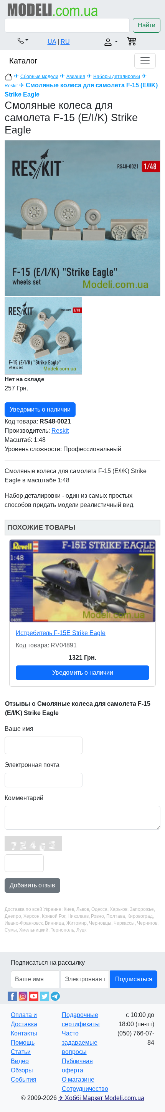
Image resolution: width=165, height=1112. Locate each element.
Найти (146, 25)
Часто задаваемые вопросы (79, 1042)
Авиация (75, 76)
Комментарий (24, 798)
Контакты (24, 1033)
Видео (20, 1061)
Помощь (23, 1042)
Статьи (21, 1052)
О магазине (78, 1079)
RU (65, 41)
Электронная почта (32, 765)
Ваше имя (19, 728)
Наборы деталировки (116, 76)
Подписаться (133, 979)
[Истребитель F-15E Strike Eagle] (82, 581)
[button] (23, 40)
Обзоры (22, 1070)
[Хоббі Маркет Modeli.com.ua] (53, 9)
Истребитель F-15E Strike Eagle (61, 633)
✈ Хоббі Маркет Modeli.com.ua (101, 1098)
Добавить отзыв (32, 885)
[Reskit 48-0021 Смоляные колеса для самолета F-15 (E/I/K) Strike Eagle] (82, 218)
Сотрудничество (85, 1088)
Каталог (23, 61)
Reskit (11, 85)
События (23, 1079)
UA (52, 41)
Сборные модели (39, 76)
